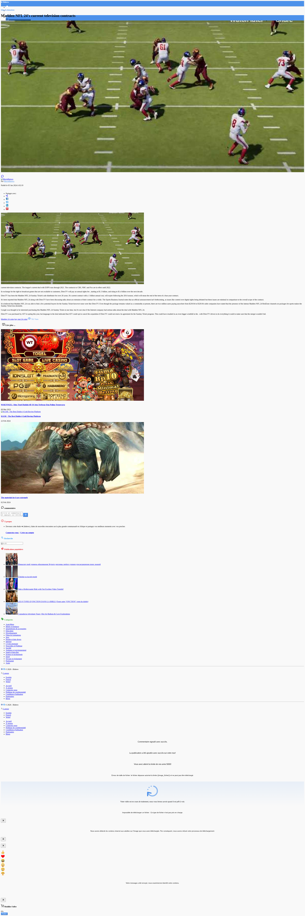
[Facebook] (155, 199)
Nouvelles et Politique (14, 646)
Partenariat (10, 661)
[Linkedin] (155, 205)
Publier (4, 914)
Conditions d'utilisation (14, 694)
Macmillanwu (9, 181)
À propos (9, 688)
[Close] (3, 821)
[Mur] (155, 196)
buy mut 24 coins (20, 319)
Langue (6, 673)
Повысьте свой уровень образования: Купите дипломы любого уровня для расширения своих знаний (59, 564)
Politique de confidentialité (16, 692)
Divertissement (11, 633)
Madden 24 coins (7, 319)
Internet (8, 642)
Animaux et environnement (16, 650)
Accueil (9, 686)
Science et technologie (14, 654)
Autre (8, 663)
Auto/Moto (10, 624)
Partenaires (10, 696)
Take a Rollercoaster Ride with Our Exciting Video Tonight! (41, 589)
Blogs (8, 699)
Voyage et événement (14, 659)
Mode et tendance (12, 627)
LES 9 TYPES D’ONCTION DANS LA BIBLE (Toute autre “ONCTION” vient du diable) (53, 602)
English (8, 677)
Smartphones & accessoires (16, 629)
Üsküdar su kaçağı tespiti (27, 577)
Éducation (9, 631)
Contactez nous (11, 690)
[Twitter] (155, 202)
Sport (8, 657)
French (8, 680)
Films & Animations (13, 635)
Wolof (8, 682)
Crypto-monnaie (12, 644)
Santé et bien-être (12, 652)
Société (8, 648)
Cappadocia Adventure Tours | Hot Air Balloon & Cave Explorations (44, 614)
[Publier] (25, 515)
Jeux (7, 637)
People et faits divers (13, 639)
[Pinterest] (155, 209)
